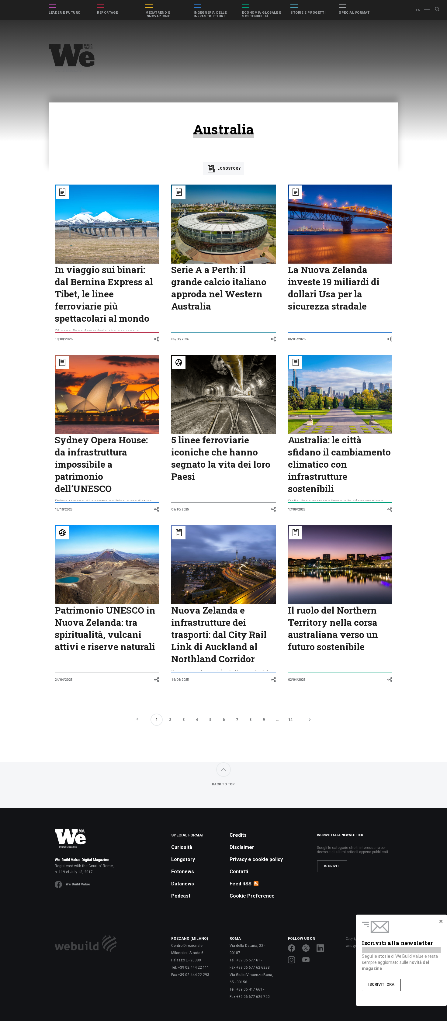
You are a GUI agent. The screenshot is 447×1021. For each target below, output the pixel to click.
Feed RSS (240, 884)
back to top (223, 784)
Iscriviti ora (381, 984)
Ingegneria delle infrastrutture (210, 14)
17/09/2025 (297, 509)
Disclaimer (242, 847)
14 (290, 720)
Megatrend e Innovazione (157, 14)
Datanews (182, 884)
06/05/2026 (297, 339)
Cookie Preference (252, 896)
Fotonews (182, 871)
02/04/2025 (297, 680)
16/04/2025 (180, 680)
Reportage (107, 13)
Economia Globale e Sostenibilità (261, 14)
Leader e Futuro (65, 13)
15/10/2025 (63, 509)
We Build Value (78, 884)
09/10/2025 (180, 509)
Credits (238, 835)
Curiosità (181, 847)
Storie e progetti (307, 13)
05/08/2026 (180, 339)
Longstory (229, 168)
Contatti (239, 871)
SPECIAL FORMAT (354, 13)
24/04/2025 (63, 680)
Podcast (180, 896)
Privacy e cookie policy (256, 859)
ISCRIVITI (332, 866)
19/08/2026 (63, 339)
